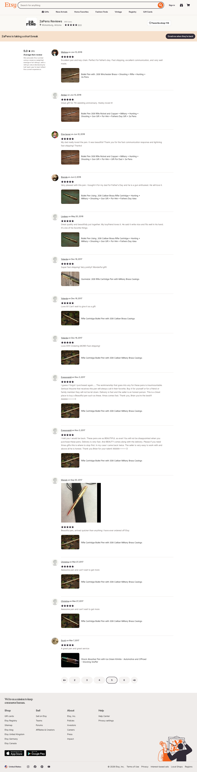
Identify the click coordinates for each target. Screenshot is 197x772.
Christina (65, 562)
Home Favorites (81, 12)
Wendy (64, 480)
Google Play (36, 753)
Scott (63, 640)
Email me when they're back (180, 36)
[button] (12, 767)
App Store (14, 753)
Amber (64, 95)
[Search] (160, 5)
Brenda (64, 177)
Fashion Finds (101, 12)
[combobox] (87, 5)
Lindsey (64, 216)
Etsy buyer (66, 134)
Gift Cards (147, 12)
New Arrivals (61, 12)
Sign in (172, 5)
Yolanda (64, 259)
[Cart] (188, 5)
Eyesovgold (66, 377)
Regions (188, 766)
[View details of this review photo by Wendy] (81, 503)
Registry (132, 12)
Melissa (64, 52)
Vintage (118, 12)
